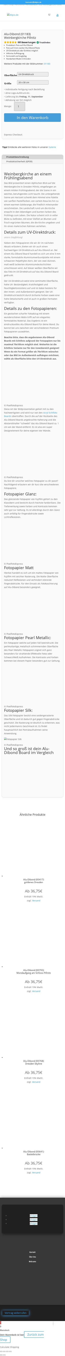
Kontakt (32, 1252)
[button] (27, 42)
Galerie (52, 147)
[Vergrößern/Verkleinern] (1, 1351)
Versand (36, 900)
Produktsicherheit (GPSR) (19, 161)
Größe (7, 83)
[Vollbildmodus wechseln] (4, 1351)
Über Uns (32, 1257)
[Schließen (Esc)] (10, 1351)
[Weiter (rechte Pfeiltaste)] (4, 1354)
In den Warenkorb (32, 117)
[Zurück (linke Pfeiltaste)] (1, 1354)
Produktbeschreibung (17, 156)
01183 (47, 63)
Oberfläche (10, 75)
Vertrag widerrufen (15, 1313)
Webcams (32, 1262)
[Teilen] (7, 1351)
